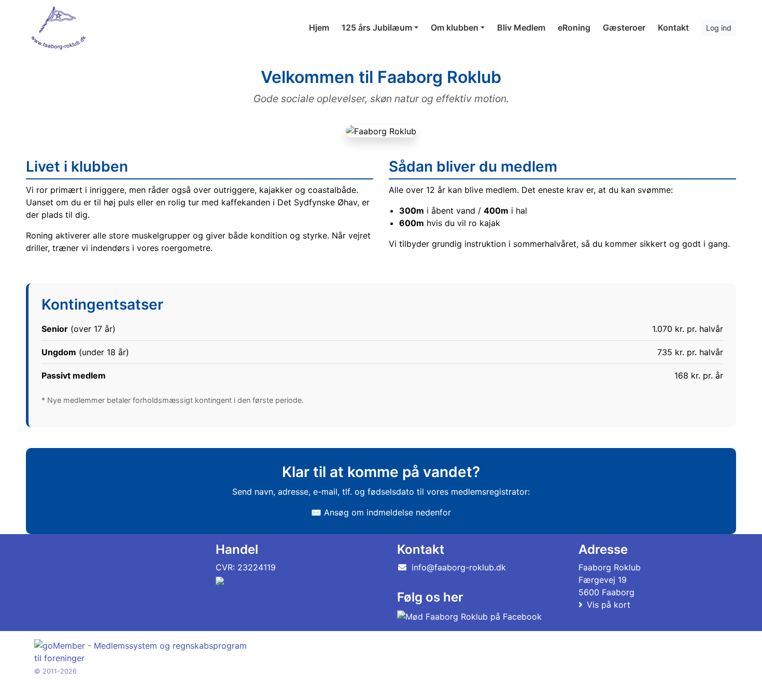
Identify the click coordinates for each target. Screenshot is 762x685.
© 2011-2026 (55, 671)
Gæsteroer (624, 27)
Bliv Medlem (521, 27)
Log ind (718, 27)
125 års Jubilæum (377, 27)
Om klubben (454, 27)
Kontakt (673, 27)
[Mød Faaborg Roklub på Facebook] (469, 616)
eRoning (574, 27)
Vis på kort (608, 604)
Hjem (319, 27)
